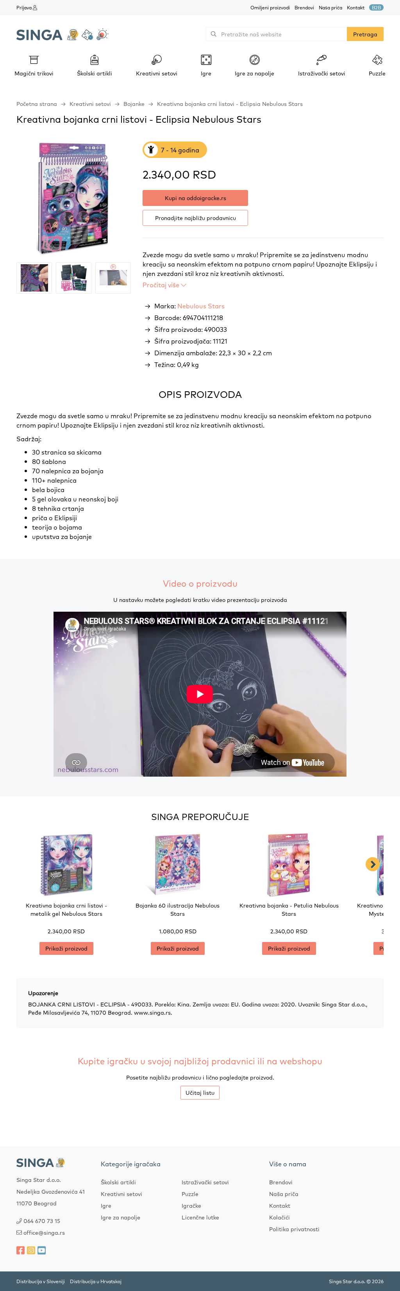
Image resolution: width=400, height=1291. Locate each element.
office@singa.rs (44, 1232)
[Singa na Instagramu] (31, 1250)
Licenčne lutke (200, 1217)
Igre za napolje (120, 1217)
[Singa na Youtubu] (42, 1250)
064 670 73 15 (41, 1220)
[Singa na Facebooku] (20, 1250)
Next (373, 864)
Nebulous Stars (201, 305)
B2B (376, 7)
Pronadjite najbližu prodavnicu (195, 217)
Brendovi (304, 7)
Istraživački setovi (205, 1181)
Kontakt (355, 7)
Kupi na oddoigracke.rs (195, 197)
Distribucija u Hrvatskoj (95, 1281)
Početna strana (36, 103)
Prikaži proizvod (66, 948)
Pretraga (365, 34)
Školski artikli (118, 1181)
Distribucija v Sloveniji (40, 1281)
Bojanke (134, 103)
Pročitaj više (162, 284)
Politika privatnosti (294, 1228)
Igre (106, 1205)
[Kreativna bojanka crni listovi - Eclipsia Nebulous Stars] (73, 198)
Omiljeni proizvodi (270, 7)
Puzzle (190, 1193)
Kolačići (279, 1217)
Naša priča (330, 7)
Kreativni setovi (90, 103)
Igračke (191, 1205)
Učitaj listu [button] (200, 1092)
